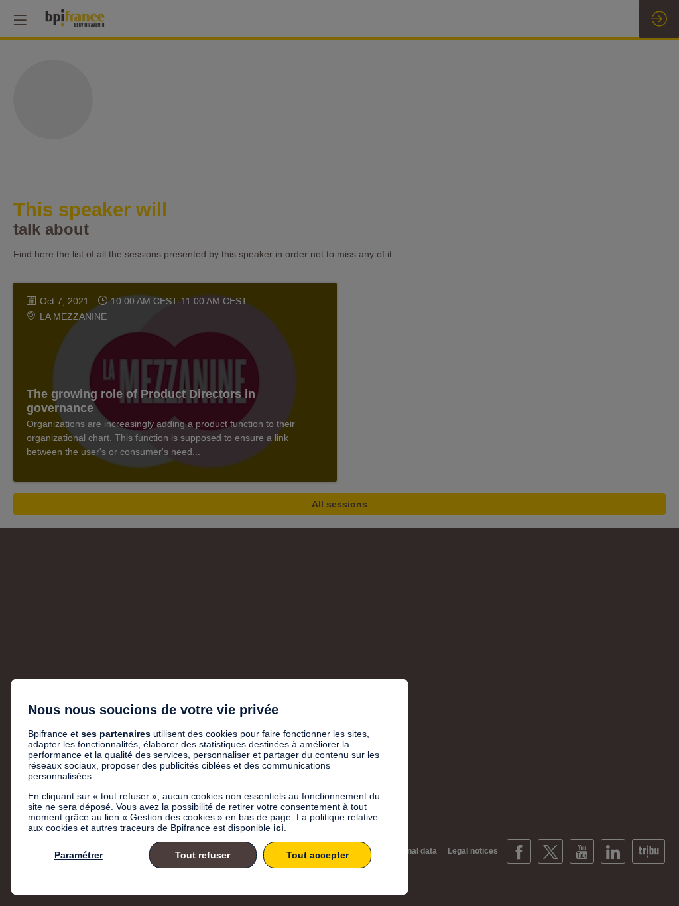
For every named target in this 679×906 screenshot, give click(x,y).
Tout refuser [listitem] (202, 855)
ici (278, 827)
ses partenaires (116, 733)
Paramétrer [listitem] (78, 855)
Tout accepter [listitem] (317, 855)
